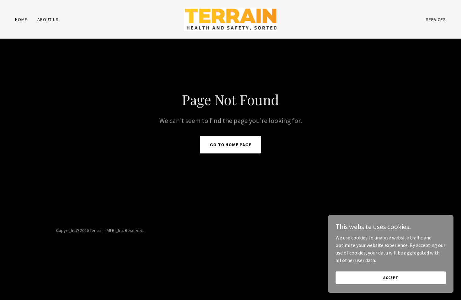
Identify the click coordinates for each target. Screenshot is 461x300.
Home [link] (21, 19)
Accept (390, 277)
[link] (231, 18)
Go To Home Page (231, 144)
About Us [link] (48, 19)
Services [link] (436, 19)
